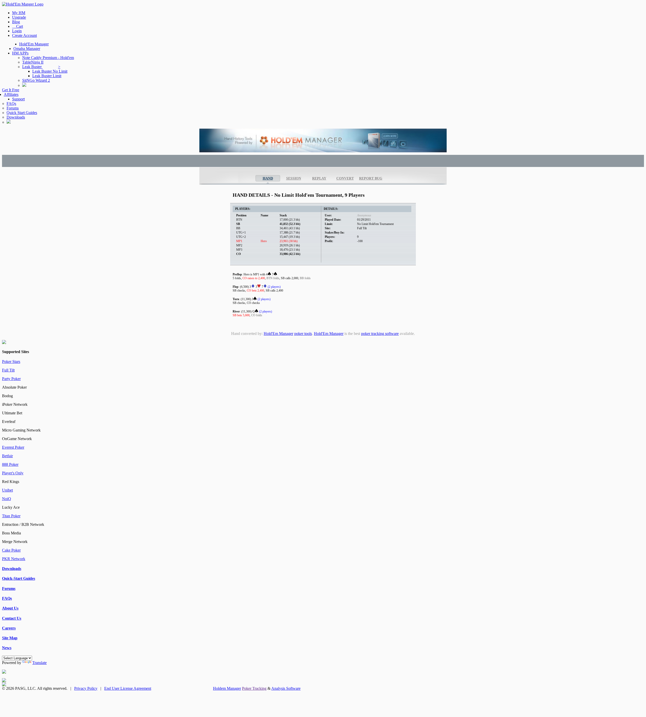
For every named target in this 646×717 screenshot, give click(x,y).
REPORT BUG (370, 178)
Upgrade (19, 17)
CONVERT (345, 178)
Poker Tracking (254, 688)
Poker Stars (11, 361)
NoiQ (6, 499)
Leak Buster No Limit (49, 71)
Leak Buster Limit (46, 76)
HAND (268, 178)
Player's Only (12, 473)
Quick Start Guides (22, 112)
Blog (16, 22)
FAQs (11, 103)
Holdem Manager (227, 688)
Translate (39, 663)
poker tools (303, 333)
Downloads (16, 117)
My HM (18, 13)
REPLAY (319, 178)
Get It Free (10, 90)
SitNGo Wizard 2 (36, 80)
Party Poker (11, 379)
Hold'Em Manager (34, 44)
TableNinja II (32, 62)
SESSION (293, 178)
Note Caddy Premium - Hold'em (48, 57)
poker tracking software (380, 333)
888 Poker (10, 464)
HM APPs (20, 53)
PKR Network (13, 559)
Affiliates (11, 94)
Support (18, 99)
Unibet (7, 490)
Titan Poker (11, 516)
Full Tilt (8, 370)
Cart (17, 26)
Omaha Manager (26, 48)
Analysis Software (286, 688)
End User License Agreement (127, 688)
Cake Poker (11, 550)
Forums (13, 108)
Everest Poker (13, 447)
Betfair (7, 456)
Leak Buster (41, 67)
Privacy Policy (85, 688)
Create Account (24, 35)
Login (17, 31)
